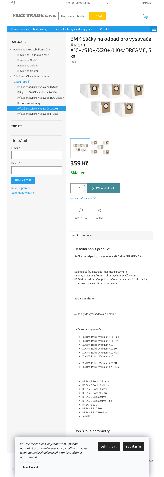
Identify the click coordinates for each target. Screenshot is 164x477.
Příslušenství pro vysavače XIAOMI (37, 109)
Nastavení (30, 467)
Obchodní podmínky (78, 3)
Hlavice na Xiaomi (27, 71)
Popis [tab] (75, 236)
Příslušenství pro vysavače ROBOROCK (40, 98)
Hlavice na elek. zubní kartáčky (31, 50)
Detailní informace (81, 199)
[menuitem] (29, 29)
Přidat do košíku (106, 188)
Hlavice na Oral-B (27, 60)
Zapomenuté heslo (22, 193)
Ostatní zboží (21, 82)
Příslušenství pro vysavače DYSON (37, 87)
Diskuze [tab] (88, 236)
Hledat (97, 16)
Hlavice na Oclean (27, 66)
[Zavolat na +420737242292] (17, 3)
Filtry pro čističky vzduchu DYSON (37, 92)
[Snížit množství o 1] (85, 190)
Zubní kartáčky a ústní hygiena (31, 76)
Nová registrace (21, 188)
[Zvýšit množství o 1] (85, 186)
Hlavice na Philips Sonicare (33, 55)
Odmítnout (109, 446)
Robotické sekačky (28, 103)
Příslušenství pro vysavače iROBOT (38, 114)
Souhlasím (133, 446)
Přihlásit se (23, 180)
